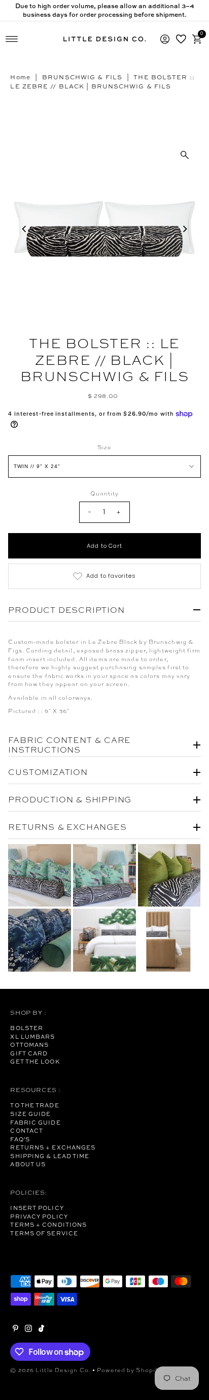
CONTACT (26, 1130)
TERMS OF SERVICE (44, 1233)
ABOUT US (28, 1164)
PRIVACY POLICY (38, 1216)
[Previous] (24, 229)
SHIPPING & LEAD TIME (49, 1156)
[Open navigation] (12, 39)
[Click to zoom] (184, 155)
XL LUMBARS (32, 1036)
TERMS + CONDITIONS (48, 1224)
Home (20, 77)
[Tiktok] (41, 1329)
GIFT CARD (29, 1053)
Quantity (104, 493)
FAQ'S (20, 1139)
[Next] (184, 229)
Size (104, 447)
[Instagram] (28, 1329)
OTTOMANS (29, 1044)
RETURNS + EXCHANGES (52, 1147)
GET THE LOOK (34, 1061)
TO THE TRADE (34, 1105)
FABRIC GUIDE (35, 1122)
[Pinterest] (15, 1329)
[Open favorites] (181, 39)
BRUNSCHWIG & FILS (82, 77)
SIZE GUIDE (30, 1113)
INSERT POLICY (36, 1207)
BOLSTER (26, 1028)
